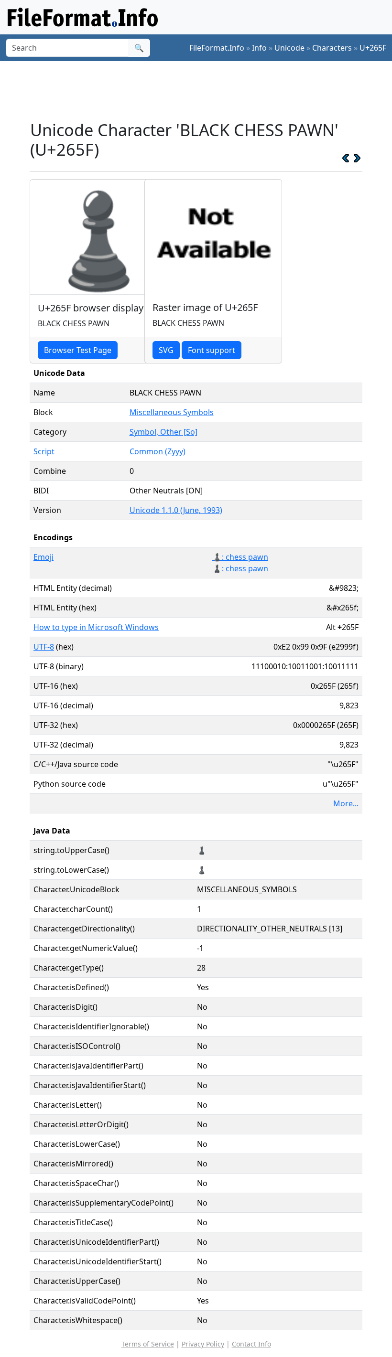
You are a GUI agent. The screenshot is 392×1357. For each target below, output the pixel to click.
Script (43, 451)
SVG (166, 350)
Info (259, 48)
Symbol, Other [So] (163, 432)
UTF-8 (43, 646)
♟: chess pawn (240, 568)
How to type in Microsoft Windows (96, 627)
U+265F (372, 48)
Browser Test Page (77, 350)
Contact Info (251, 1343)
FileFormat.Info (216, 48)
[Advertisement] (204, 90)
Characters (332, 48)
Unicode (289, 48)
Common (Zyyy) (157, 451)
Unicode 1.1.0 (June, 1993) (176, 510)
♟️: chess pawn (240, 557)
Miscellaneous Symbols (172, 412)
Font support (211, 350)
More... (346, 803)
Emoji (43, 557)
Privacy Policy (203, 1343)
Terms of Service (147, 1343)
